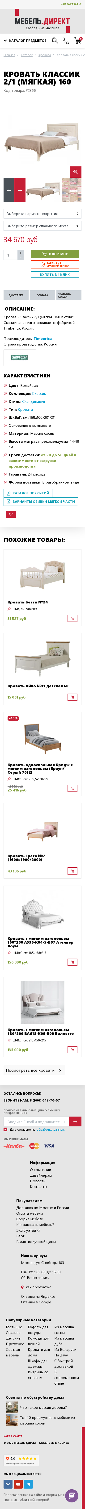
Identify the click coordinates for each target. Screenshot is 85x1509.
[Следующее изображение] (74, 139)
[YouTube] (18, 1484)
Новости (37, 1180)
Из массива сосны (64, 1329)
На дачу (61, 1354)
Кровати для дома (39, 1352)
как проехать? (38, 1286)
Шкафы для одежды (37, 1363)
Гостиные (14, 1326)
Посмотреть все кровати (31, 1070)
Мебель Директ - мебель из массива (41, 1442)
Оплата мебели (29, 1213)
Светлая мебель (13, 1352)
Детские (13, 1338)
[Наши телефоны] (66, 41)
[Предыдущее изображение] (11, 139)
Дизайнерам (41, 1175)
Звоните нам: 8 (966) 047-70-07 (32, 1100)
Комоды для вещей (38, 1341)
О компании (40, 1169)
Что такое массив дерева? (43, 1407)
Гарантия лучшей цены (36, 1241)
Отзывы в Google (36, 1301)
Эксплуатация (28, 1230)
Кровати (25, 409)
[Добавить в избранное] (11, 514)
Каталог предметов (28, 40)
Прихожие (15, 1343)
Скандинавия (33, 401)
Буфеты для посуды (38, 1329)
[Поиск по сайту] (54, 41)
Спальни (13, 1332)
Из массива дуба (64, 1341)
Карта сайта (13, 1436)
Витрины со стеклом (38, 1374)
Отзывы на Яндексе (38, 1296)
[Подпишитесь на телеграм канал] (28, 1484)
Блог (20, 1235)
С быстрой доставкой (63, 1363)
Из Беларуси (65, 1349)
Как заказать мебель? (35, 1224)
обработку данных (50, 1129)
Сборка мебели (29, 1218)
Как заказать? (71, 4)
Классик (39, 393)
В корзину (58, 254)
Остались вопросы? (23, 1093)
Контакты (38, 1186)
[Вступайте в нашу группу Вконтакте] (8, 1484)
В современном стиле (66, 1377)
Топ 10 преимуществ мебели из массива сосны (47, 1420)
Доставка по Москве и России (42, 1207)
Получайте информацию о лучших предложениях (32, 1111)
